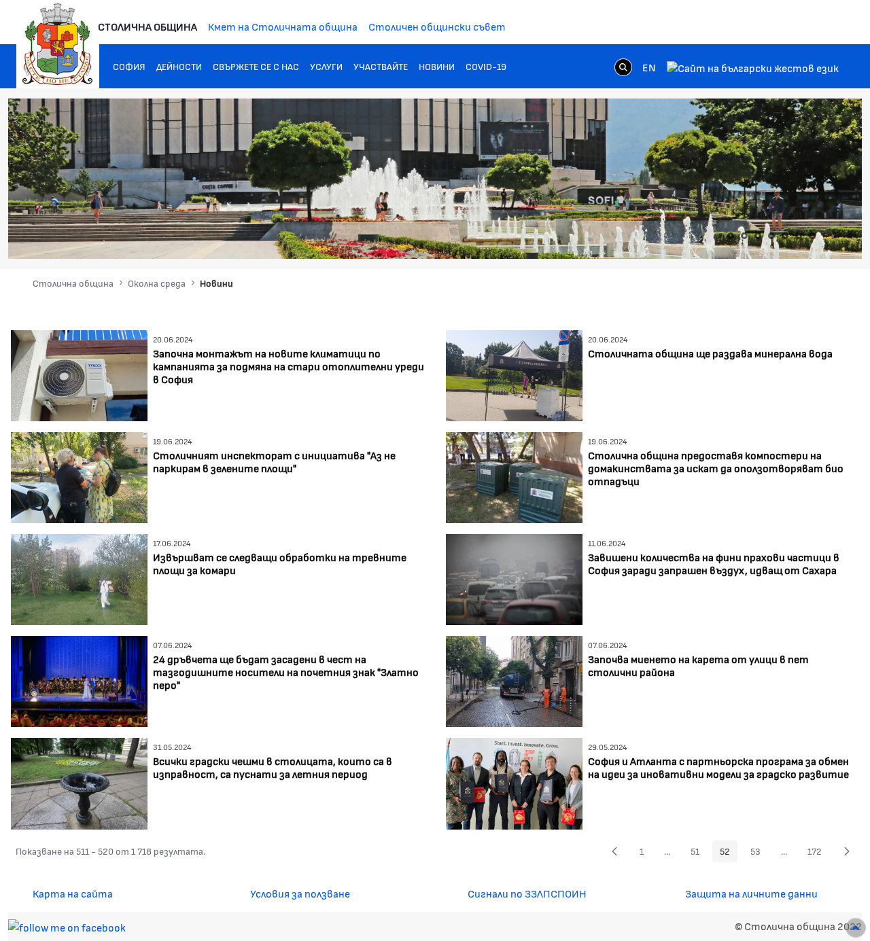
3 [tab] (757, 235)
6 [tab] (798, 235)
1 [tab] (730, 235)
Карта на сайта (73, 893)
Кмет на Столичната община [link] (283, 26)
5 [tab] (785, 235)
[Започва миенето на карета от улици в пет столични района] (514, 679)
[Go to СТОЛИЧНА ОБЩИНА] (58, 44)
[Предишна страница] (614, 851)
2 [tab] (744, 235)
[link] (623, 67)
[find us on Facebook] (67, 925)
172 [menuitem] (818, 853)
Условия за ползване (300, 893)
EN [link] (649, 66)
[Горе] (856, 928)
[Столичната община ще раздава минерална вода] (514, 374)
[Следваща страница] (847, 851)
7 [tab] (812, 235)
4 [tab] (771, 235)
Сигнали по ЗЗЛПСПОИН (527, 893)
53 (759, 853)
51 (699, 853)
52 (728, 853)
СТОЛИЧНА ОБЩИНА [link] (147, 26)
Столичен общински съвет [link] (437, 26)
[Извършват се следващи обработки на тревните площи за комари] (79, 577)
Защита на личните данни (751, 893)
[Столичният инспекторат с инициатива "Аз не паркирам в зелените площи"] (79, 475)
